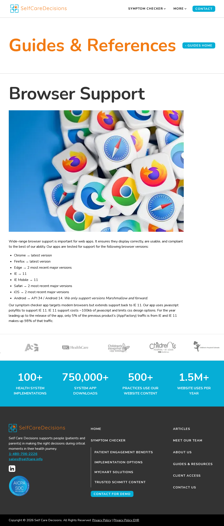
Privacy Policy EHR (126, 520)
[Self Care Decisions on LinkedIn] (12, 468)
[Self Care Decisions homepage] (44, 9)
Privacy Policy (101, 520)
